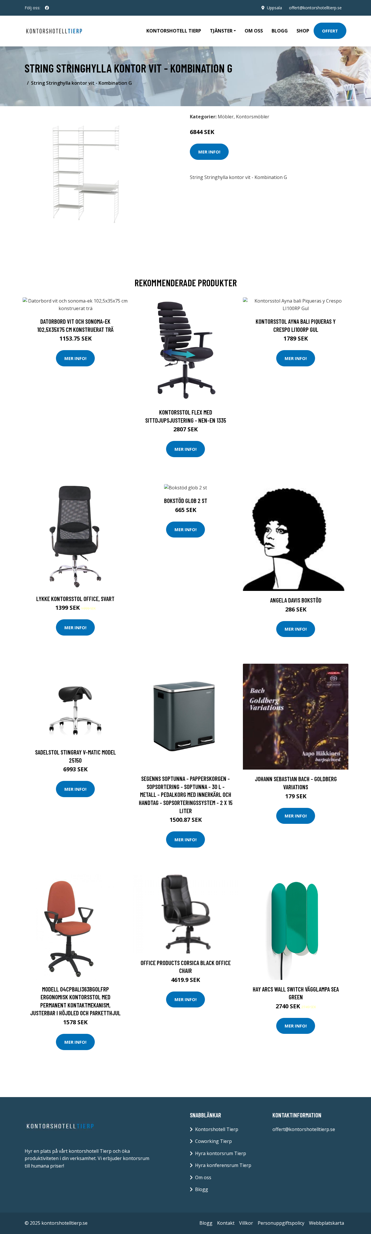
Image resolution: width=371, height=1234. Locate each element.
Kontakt (225, 1223)
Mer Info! (209, 152)
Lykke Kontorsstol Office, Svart (75, 598)
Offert (330, 31)
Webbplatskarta (326, 1223)
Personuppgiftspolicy (281, 1223)
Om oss (254, 31)
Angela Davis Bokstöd (295, 600)
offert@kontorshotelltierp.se (315, 7)
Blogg (280, 31)
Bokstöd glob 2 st (185, 500)
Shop (303, 31)
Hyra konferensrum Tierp (223, 1165)
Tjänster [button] (221, 31)
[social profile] (47, 7)
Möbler (226, 116)
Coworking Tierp (213, 1141)
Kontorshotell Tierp (173, 31)
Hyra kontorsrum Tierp (220, 1153)
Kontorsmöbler (252, 116)
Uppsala (274, 7)
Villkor (246, 1223)
